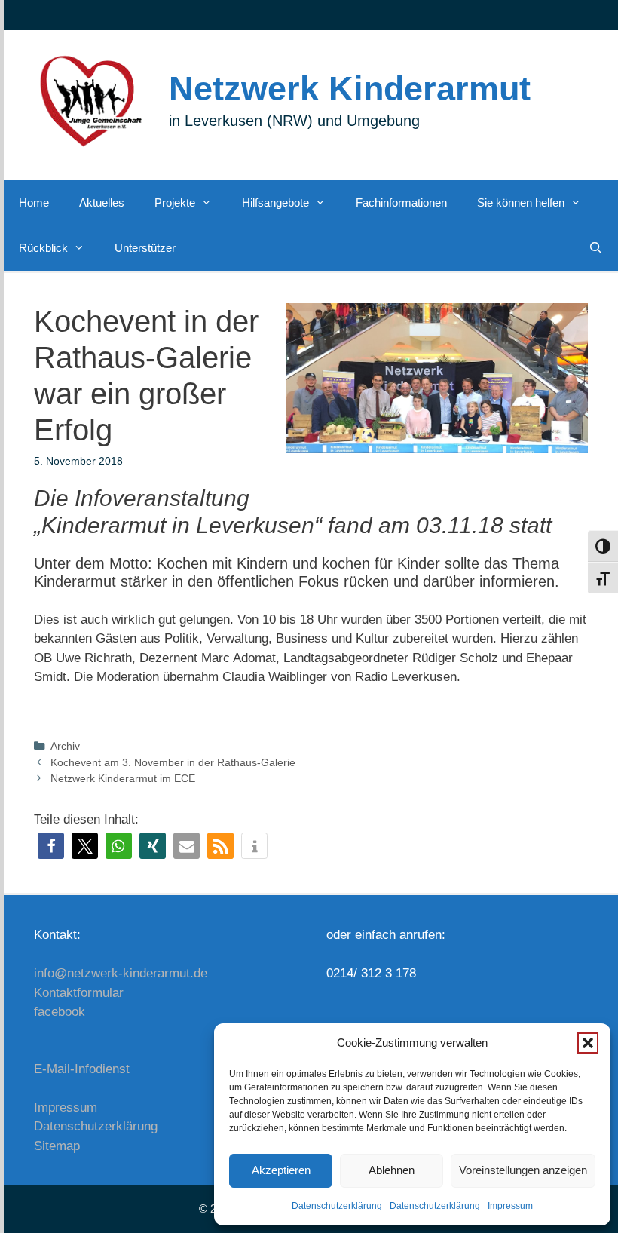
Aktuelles (101, 202)
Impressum (510, 1206)
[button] (587, 1043)
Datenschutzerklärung (337, 1206)
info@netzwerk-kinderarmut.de (120, 973)
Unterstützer (145, 247)
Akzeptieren (281, 1170)
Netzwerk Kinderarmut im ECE (122, 778)
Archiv (65, 746)
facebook (59, 1011)
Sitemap (57, 1146)
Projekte (174, 202)
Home (34, 202)
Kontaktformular (79, 993)
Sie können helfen (520, 202)
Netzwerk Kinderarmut (350, 88)
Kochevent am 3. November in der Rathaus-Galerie (172, 762)
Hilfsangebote (275, 202)
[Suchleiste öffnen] (596, 248)
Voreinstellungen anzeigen (523, 1170)
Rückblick (43, 247)
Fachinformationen (401, 202)
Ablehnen (392, 1170)
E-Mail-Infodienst (82, 1069)
